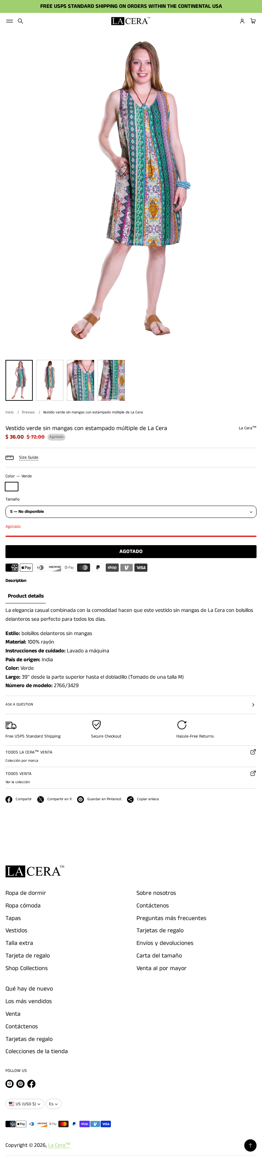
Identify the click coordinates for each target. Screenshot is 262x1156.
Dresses (28, 412)
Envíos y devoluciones (164, 943)
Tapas (13, 918)
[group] (25, 596)
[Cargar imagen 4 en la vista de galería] (111, 380)
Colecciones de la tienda (36, 1051)
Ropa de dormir (25, 893)
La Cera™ (59, 1145)
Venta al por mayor (161, 968)
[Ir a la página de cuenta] (242, 21)
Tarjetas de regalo (160, 930)
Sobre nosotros (156, 893)
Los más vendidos (28, 1001)
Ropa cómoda (23, 905)
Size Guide (28, 457)
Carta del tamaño (159, 955)
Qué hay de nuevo (29, 988)
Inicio (9, 412)
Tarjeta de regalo (27, 955)
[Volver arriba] (250, 1145)
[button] (20, 21)
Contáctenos (152, 905)
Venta (12, 1014)
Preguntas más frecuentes (171, 918)
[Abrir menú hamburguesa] (9, 21)
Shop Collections (26, 968)
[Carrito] (252, 21)
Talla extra (19, 943)
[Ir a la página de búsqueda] (20, 21)
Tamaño (12, 499)
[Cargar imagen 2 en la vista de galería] (49, 380)
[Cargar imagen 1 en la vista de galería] (19, 380)
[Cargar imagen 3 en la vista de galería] (80, 380)
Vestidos (16, 930)
